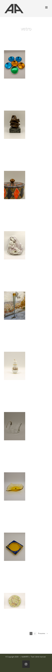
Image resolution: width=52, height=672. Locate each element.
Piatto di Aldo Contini (15, 601)
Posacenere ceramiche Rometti (15, 547)
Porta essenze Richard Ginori (15, 366)
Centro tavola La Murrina (15, 486)
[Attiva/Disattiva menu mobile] (46, 7)
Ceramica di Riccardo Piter (15, 245)
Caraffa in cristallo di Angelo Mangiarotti (15, 426)
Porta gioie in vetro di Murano (15, 64)
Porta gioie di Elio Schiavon (15, 185)
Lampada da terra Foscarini (15, 306)
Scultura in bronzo (15, 125)
